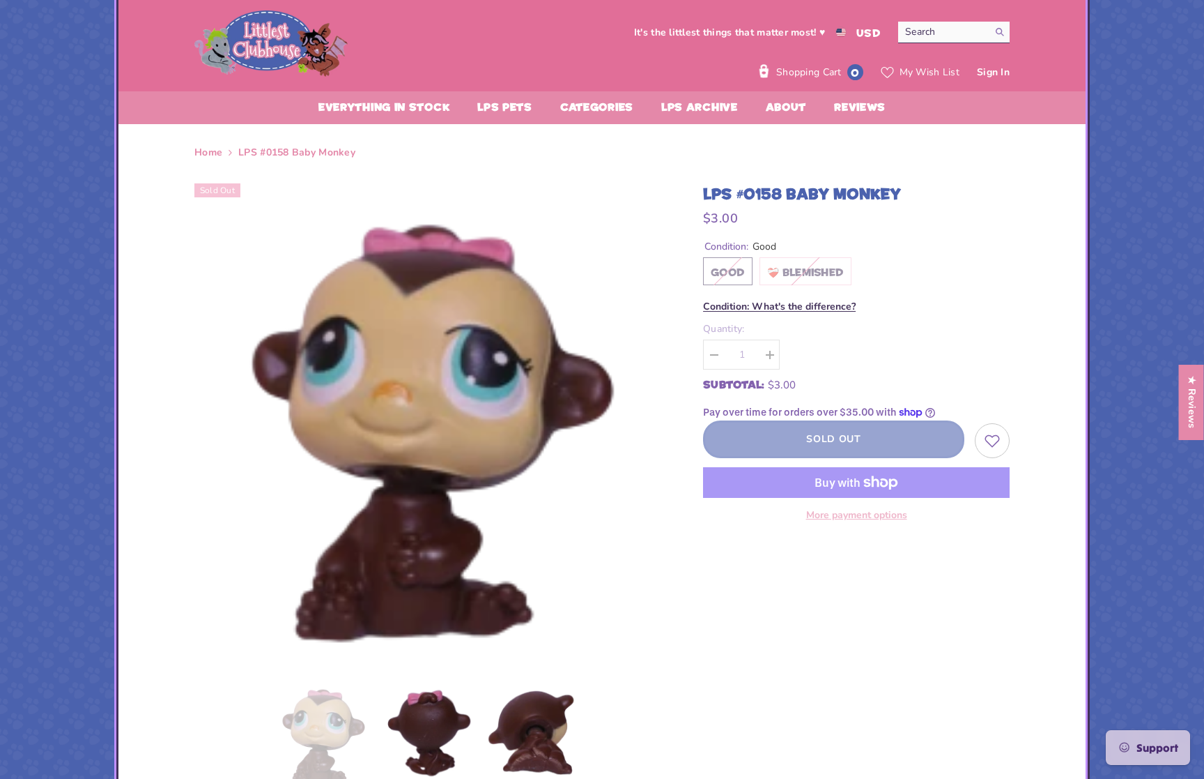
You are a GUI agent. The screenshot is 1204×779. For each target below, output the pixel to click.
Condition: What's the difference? (779, 306)
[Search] (954, 32)
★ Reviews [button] (1191, 402)
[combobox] (943, 32)
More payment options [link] (856, 515)
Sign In (993, 72)
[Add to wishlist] (992, 440)
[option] (428, 417)
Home (208, 152)
